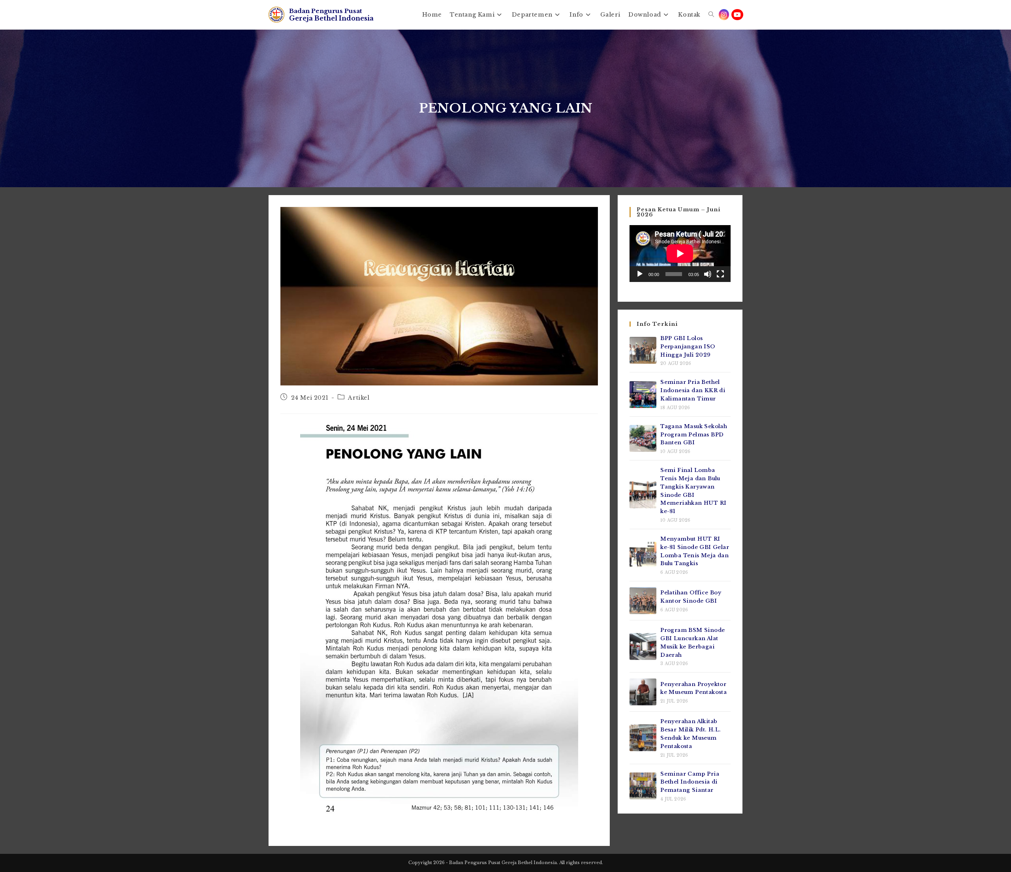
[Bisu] (708, 274)
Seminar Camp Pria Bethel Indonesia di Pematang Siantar (689, 782)
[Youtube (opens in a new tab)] (737, 14)
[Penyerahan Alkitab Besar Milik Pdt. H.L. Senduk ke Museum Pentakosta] (643, 737)
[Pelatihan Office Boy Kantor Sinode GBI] (643, 600)
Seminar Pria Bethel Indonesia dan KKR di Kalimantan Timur (692, 390)
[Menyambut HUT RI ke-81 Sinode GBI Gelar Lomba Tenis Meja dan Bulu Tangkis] (643, 555)
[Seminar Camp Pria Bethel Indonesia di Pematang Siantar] (643, 785)
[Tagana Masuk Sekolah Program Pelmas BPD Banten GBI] (643, 438)
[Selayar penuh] (720, 274)
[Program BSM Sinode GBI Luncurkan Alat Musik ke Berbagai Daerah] (643, 646)
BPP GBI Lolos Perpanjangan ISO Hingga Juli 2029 (687, 346)
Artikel (358, 397)
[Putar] (640, 274)
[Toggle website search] (711, 14)
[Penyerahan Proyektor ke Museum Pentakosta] (643, 691)
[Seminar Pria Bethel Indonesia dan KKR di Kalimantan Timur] (643, 394)
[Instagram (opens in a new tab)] (724, 14)
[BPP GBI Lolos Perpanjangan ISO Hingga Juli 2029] (643, 350)
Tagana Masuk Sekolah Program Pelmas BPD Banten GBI (693, 434)
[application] (680, 253)
